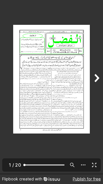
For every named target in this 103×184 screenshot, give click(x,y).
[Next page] (96, 87)
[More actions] (83, 164)
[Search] (72, 164)
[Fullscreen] (94, 164)
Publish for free (87, 179)
